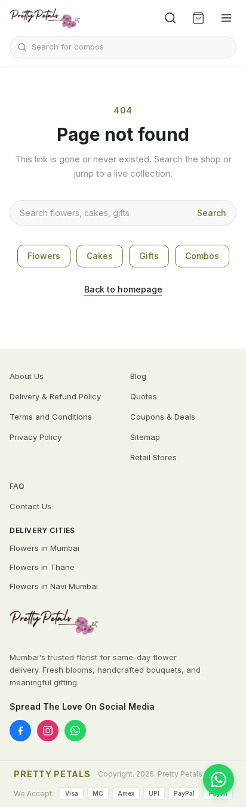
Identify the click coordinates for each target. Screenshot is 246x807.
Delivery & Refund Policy (55, 396)
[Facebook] (20, 730)
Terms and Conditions (51, 416)
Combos (202, 256)
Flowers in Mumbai (44, 548)
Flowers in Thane (42, 567)
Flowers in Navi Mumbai (54, 586)
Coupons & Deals (162, 416)
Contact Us (30, 506)
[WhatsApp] (75, 730)
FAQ (17, 486)
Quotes (143, 396)
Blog (138, 376)
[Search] (170, 18)
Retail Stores (153, 457)
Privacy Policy (35, 437)
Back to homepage (123, 289)
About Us (27, 376)
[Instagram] (48, 730)
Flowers (43, 256)
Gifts (149, 256)
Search (211, 213)
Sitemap (145, 437)
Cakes (100, 256)
